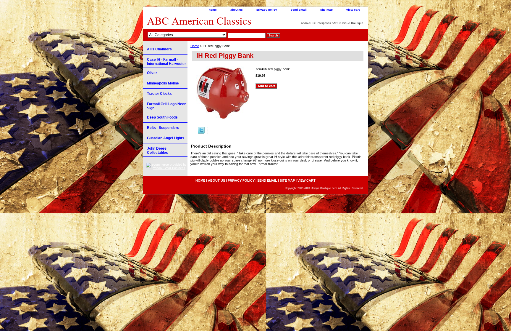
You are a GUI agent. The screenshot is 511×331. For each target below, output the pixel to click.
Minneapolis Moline (163, 83)
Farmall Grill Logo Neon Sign (166, 106)
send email (299, 9)
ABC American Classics (199, 20)
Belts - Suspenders (163, 128)
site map (326, 9)
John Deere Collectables (157, 150)
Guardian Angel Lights (165, 138)
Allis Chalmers (159, 49)
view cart (353, 9)
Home (194, 46)
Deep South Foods (162, 117)
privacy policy (266, 9)
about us (236, 9)
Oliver (152, 73)
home (213, 9)
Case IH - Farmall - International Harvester (166, 61)
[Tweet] (201, 132)
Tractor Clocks (159, 94)
